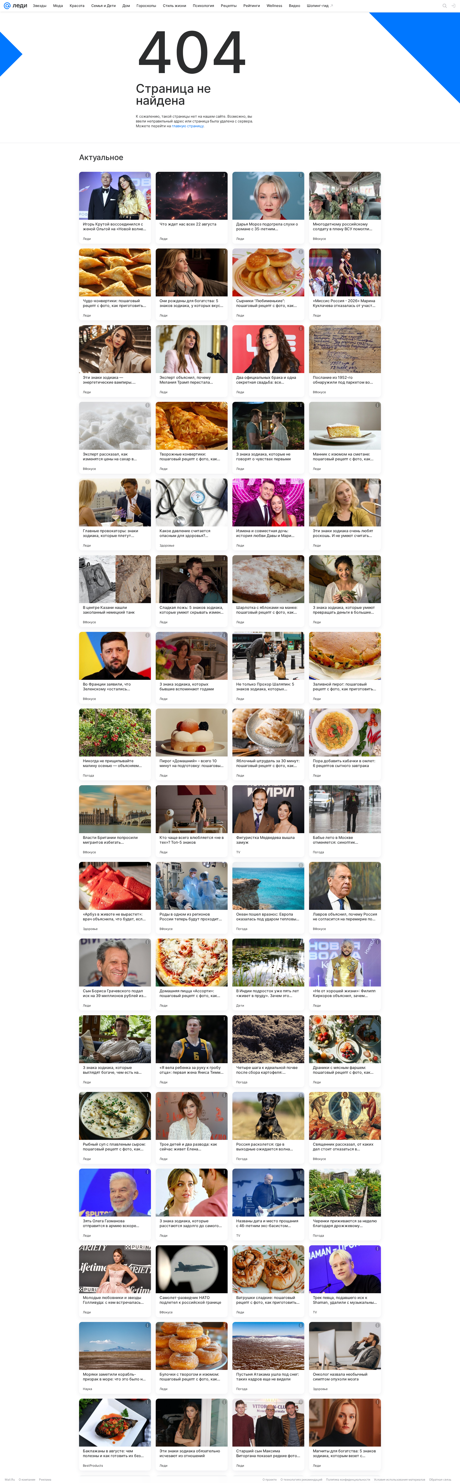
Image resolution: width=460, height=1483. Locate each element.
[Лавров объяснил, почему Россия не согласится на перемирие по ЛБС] (345, 898)
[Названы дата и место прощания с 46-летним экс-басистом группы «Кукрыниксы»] (268, 1205)
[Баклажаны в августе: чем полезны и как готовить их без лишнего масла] (115, 1435)
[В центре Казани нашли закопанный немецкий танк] (115, 591)
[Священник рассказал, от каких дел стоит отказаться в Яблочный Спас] (345, 1128)
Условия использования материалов (399, 1479)
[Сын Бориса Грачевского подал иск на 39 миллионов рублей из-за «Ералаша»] (115, 974)
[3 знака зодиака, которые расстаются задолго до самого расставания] (192, 1205)
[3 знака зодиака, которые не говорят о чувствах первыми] (268, 438)
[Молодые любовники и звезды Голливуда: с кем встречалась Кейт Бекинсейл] (115, 1281)
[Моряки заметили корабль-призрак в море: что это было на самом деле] (115, 1358)
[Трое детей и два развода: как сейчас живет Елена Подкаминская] (192, 1128)
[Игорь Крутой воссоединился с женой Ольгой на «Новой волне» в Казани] (115, 208)
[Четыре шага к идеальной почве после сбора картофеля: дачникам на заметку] (268, 1051)
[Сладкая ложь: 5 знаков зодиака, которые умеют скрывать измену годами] (192, 591)
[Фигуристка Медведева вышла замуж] (268, 821)
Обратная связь (440, 1479)
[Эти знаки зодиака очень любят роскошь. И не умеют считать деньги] (345, 514)
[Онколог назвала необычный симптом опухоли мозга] (345, 1358)
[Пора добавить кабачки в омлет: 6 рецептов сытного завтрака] (345, 744)
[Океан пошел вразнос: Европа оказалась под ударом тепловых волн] (268, 898)
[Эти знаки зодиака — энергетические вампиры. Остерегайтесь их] (115, 361)
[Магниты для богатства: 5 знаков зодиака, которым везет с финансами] (345, 1435)
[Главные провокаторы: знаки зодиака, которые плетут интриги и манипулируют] (115, 514)
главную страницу (187, 126)
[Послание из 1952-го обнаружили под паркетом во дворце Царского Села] (345, 361)
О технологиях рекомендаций (301, 1479)
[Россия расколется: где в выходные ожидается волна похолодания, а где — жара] (268, 1128)
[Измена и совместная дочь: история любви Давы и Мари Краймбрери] (268, 514)
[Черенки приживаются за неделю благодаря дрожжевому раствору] (345, 1205)
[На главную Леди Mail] (19, 6)
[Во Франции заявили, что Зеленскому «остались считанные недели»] (115, 668)
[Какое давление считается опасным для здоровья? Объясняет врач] (192, 514)
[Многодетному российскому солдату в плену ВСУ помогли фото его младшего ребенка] (345, 208)
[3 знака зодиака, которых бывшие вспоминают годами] (192, 668)
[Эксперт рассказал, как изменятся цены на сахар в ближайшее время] (115, 438)
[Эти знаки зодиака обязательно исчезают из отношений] (192, 1435)
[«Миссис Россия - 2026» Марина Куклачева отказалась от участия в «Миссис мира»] (345, 284)
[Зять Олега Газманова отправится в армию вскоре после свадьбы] (115, 1205)
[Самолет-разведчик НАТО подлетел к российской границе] (192, 1281)
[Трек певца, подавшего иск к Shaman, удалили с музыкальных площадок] (345, 1281)
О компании (27, 1479)
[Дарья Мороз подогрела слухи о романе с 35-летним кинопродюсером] (268, 208)
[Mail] (7, 6)
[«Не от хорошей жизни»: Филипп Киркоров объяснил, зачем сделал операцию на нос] (345, 974)
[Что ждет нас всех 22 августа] (192, 208)
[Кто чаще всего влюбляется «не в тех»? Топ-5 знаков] (192, 821)
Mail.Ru (10, 1479)
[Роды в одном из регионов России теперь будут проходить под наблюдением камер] (192, 898)
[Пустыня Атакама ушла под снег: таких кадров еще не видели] (268, 1358)
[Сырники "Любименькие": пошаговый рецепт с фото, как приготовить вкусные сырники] (268, 284)
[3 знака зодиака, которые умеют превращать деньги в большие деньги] (345, 591)
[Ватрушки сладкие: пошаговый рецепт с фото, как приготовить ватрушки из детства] (268, 1281)
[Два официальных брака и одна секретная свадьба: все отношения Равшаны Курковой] (268, 361)
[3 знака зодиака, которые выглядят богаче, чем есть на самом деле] (115, 1051)
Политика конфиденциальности (348, 1479)
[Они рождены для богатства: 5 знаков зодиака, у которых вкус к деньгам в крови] (192, 284)
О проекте (270, 1479)
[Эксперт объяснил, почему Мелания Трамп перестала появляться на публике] (192, 361)
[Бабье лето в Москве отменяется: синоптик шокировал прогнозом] (345, 821)
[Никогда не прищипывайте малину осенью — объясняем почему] (115, 744)
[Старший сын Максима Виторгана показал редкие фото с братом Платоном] (268, 1435)
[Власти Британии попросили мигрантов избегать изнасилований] (115, 821)
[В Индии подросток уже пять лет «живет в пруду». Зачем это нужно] (268, 974)
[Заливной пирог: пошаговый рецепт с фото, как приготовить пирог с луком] (345, 668)
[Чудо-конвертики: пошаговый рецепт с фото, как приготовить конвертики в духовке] (115, 284)
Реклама (45, 1479)
